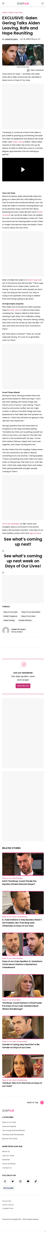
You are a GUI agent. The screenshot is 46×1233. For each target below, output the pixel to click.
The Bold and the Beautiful (13, 1134)
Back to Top (32, 1102)
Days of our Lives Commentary (14, 917)
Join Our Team (8, 1155)
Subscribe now (23, 686)
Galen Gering (18, 142)
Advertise (6, 1160)
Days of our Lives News (31, 612)
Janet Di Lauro (11, 39)
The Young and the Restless (13, 1130)
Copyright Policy (7, 1208)
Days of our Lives (10, 612)
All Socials (8, 1188)
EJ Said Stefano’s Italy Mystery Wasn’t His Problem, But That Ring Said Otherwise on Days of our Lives (22, 922)
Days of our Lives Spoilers (12, 958)
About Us (6, 1151)
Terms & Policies (9, 1164)
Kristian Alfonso (15, 310)
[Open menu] (3, 3)
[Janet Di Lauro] (6, 630)
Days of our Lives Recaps (12, 878)
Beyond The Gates (9, 1138)
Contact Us (7, 1168)
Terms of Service (8, 1205)
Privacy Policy (6, 1201)
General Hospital (9, 1126)
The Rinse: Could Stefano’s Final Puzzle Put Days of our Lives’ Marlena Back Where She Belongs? (22, 1005)
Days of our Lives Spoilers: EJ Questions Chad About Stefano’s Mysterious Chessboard (22, 964)
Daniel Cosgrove (33, 280)
